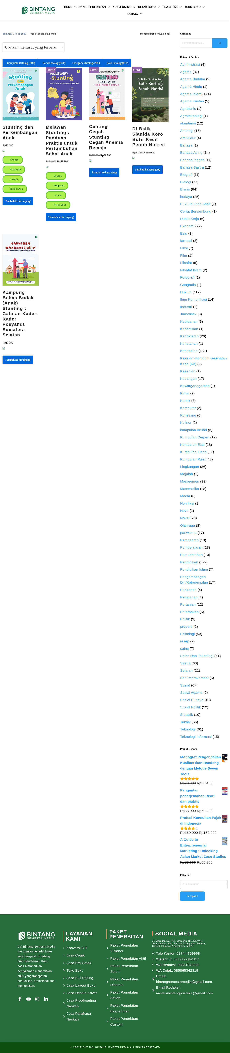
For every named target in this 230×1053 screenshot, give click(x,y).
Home (68, 7)
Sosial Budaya (191, 700)
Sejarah (186, 670)
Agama (186, 72)
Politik (185, 619)
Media (185, 496)
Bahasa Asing (191, 152)
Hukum (186, 292)
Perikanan (188, 590)
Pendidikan (189, 562)
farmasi (186, 241)
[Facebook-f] (20, 999)
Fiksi (184, 248)
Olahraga (187, 525)
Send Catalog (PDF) (53, 63)
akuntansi (188, 123)
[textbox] (203, 884)
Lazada (14, 179)
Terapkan (192, 896)
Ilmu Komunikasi (193, 299)
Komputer (188, 408)
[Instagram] (37, 999)
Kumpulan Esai (192, 444)
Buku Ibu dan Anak (195, 204)
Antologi (186, 131)
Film (183, 255)
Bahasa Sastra (192, 167)
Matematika (189, 489)
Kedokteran (189, 336)
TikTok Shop (16, 188)
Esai (183, 233)
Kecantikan (189, 329)
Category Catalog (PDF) (86, 63)
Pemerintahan (191, 555)
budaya (186, 197)
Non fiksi (187, 503)
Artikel (132, 13)
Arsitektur (187, 138)
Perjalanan (189, 597)
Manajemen (189, 481)
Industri (186, 307)
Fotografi (187, 277)
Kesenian (187, 371)
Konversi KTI (121, 7)
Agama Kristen (192, 101)
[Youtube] (28, 999)
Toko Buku (193, 7)
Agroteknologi (191, 116)
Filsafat (186, 263)
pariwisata (188, 533)
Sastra (185, 663)
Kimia (184, 393)
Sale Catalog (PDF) (117, 63)
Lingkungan (189, 467)
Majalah (186, 474)
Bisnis (185, 189)
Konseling (188, 415)
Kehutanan (189, 343)
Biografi (186, 175)
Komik (185, 401)
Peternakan (189, 612)
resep (184, 641)
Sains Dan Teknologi (196, 656)
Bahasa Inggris (192, 160)
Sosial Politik (190, 707)
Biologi (185, 182)
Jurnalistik (188, 314)
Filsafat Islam (191, 270)
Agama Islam (190, 94)
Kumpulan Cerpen (194, 437)
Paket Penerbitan (92, 7)
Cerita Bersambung (195, 211)
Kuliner (185, 422)
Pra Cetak (170, 7)
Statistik (186, 714)
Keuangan (188, 378)
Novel (184, 518)
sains (184, 648)
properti (186, 626)
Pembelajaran (191, 547)
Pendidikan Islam (194, 569)
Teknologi (188, 729)
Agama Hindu (191, 86)
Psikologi (187, 634)
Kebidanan (189, 321)
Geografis (188, 285)
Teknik (185, 722)
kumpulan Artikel (193, 430)
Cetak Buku (147, 7)
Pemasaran (189, 540)
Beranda (7, 33)
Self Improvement (194, 678)
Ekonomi (187, 226)
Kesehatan (189, 351)
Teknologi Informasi (196, 737)
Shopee (14, 159)
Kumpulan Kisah (193, 452)
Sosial (185, 685)
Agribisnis (188, 108)
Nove (184, 511)
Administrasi (190, 64)
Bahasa (186, 145)
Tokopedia (15, 169)
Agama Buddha (192, 79)
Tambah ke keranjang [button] (17, 201)
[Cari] (219, 43)
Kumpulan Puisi (192, 459)
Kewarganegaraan (195, 386)
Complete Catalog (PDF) (21, 63)
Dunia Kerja (189, 219)
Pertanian (188, 604)
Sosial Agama (191, 692)
